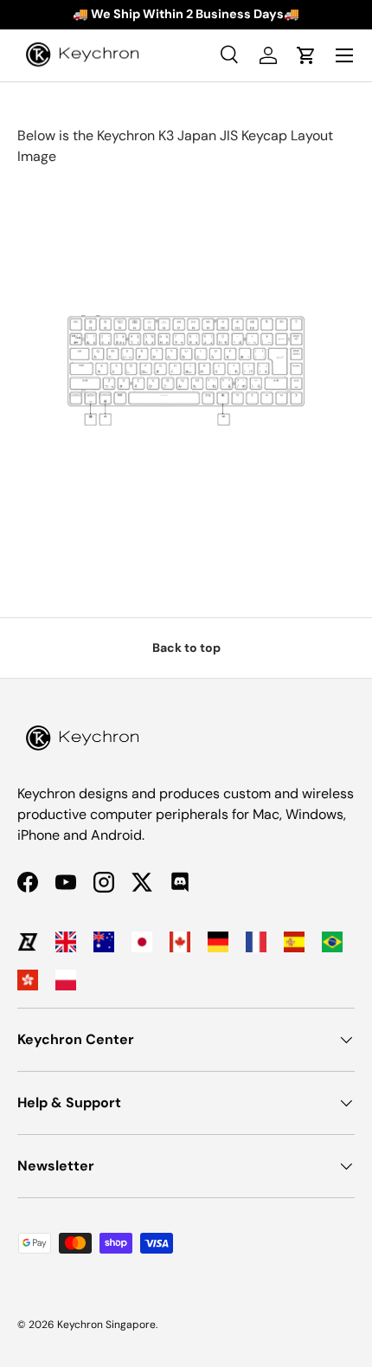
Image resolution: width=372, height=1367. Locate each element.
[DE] (218, 942)
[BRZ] (332, 942)
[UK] (66, 942)
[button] (306, 55)
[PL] (66, 980)
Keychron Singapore (106, 1325)
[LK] (28, 942)
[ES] (294, 942)
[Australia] (104, 942)
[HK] (28, 980)
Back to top (186, 647)
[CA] (180, 942)
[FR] (256, 942)
